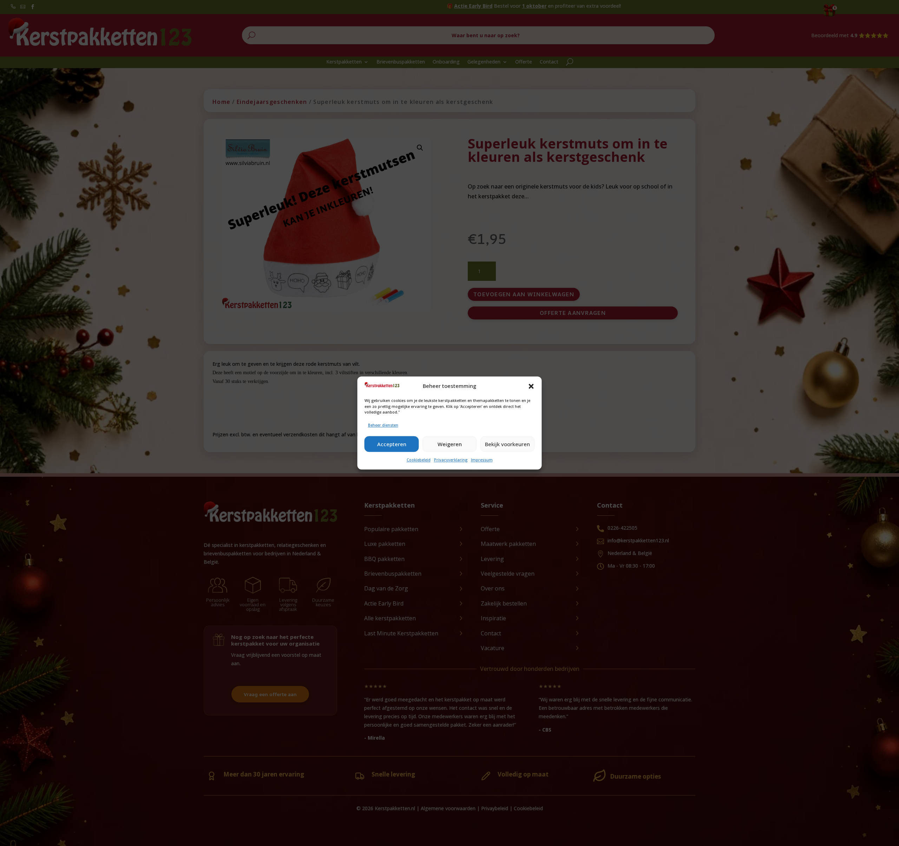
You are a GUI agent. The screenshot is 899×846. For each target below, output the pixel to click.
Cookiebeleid (419, 460)
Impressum (482, 460)
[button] (531, 386)
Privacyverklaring (450, 460)
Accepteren (391, 444)
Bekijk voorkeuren (507, 444)
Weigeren (450, 444)
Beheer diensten (383, 425)
